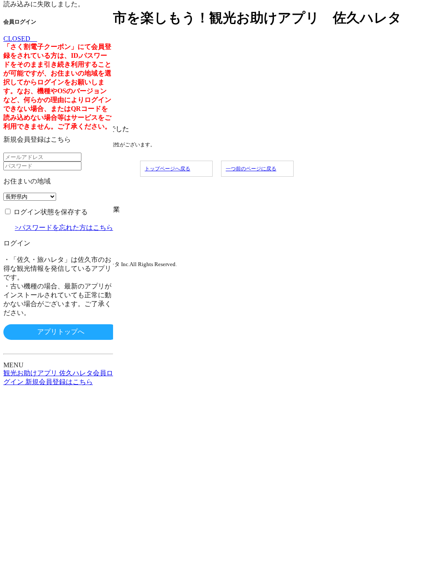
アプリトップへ (60, 331)
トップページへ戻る (167, 169)
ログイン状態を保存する (51, 211)
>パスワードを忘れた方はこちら (64, 227)
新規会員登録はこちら (37, 139)
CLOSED (20, 38)
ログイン (16, 243)
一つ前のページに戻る (251, 169)
